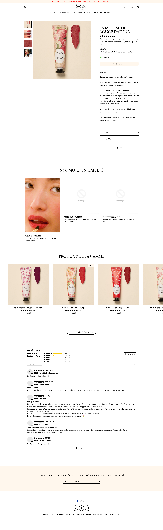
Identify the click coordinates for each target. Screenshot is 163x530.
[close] (112, 244)
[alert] (81, 265)
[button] (96, 277)
